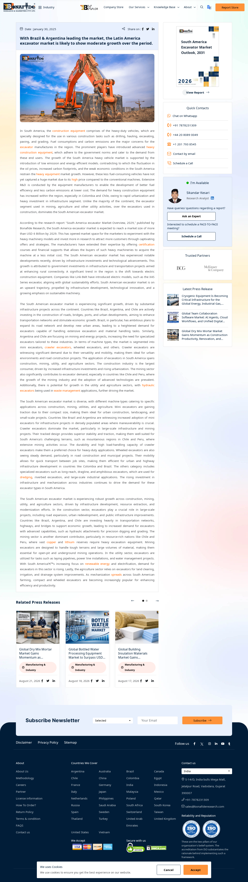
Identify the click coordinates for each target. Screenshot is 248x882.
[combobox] (113, 720)
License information (29, 798)
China (102, 778)
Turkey (103, 819)
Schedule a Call (183, 163)
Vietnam (104, 832)
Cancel (169, 870)
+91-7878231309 (196, 800)
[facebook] (194, 743)
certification (146, 244)
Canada (159, 771)
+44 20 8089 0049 (185, 135)
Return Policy (25, 812)
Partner (21, 791)
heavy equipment (48, 174)
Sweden (104, 812)
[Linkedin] (211, 198)
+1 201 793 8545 (184, 144)
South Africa (134, 805)
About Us (22, 771)
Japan (102, 791)
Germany (105, 785)
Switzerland (134, 812)
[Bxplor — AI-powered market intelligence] (89, 7)
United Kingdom (165, 819)
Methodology (25, 778)
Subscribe (199, 720)
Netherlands (79, 798)
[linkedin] (153, 29)
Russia (75, 805)
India (129, 785)
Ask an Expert (191, 216)
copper (51, 542)
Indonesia (160, 785)
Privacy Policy (48, 742)
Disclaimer (24, 742)
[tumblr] (229, 743)
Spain (74, 812)
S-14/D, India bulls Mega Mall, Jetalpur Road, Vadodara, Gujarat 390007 (204, 786)
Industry (48, 7)
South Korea (162, 805)
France (75, 785)
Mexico (159, 791)
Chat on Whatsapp (185, 116)
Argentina (77, 771)
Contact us (23, 832)
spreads (116, 574)
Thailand (77, 819)
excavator (26, 147)
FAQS (19, 825)
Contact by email (184, 154)
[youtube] (223, 743)
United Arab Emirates (134, 822)
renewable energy (97, 564)
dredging (26, 477)
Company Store (113, 7)
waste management (67, 390)
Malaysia (132, 791)
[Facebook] (144, 29)
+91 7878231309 (184, 125)
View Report (195, 92)
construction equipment (68, 131)
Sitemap (70, 742)
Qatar (158, 798)
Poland (131, 798)
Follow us (182, 743)
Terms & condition (28, 819)
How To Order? (26, 805)
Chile (74, 778)
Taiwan (158, 812)
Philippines (106, 798)
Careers (21, 785)
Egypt (158, 778)
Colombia (132, 778)
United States (80, 832)
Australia (105, 771)
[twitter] (148, 29)
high (75, 179)
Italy (74, 791)
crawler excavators (58, 347)
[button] (200, 7)
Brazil (130, 771)
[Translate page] (209, 7)
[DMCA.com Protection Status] (156, 847)
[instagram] (209, 743)
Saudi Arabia (107, 805)
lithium (69, 542)
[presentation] (132, 600)
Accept (196, 870)
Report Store (230, 7)
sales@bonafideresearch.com (204, 806)
